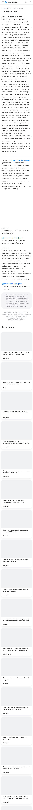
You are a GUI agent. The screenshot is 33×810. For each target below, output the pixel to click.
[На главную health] (12, 2)
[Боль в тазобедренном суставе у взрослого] (16, 731)
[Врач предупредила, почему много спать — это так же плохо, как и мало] (16, 790)
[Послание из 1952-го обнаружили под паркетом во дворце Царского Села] (16, 612)
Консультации (5, 8)
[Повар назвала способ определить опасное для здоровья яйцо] (16, 701)
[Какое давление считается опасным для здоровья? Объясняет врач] (16, 346)
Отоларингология (17, 8)
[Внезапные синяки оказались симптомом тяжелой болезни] (16, 494)
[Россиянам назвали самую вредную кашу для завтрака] (16, 583)
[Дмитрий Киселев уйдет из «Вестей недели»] (16, 672)
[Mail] (6, 2)
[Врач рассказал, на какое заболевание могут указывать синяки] (16, 435)
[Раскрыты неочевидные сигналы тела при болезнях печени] (16, 464)
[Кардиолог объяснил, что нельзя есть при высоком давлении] (16, 760)
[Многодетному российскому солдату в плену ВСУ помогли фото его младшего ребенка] (16, 524)
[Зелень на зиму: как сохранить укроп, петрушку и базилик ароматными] (16, 642)
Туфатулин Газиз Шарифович (19, 160)
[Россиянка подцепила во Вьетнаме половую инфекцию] (16, 553)
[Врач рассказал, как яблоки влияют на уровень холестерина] (16, 376)
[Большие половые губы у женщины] (16, 405)
